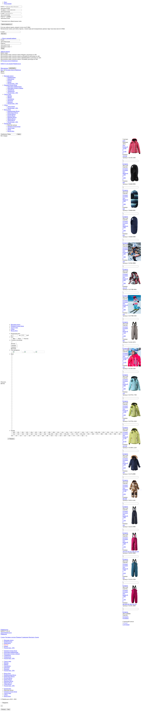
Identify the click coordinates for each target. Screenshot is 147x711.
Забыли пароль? (5, 51)
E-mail (2, 32)
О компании (24, 637)
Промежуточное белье (10, 85)
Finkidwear (4, 634)
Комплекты (10, 79)
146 (47, 435)
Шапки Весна (11, 119)
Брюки (9, 82)
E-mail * (3, 13)
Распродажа (7, 123)
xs (86, 435)
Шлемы (9, 96)
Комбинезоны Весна (13, 111)
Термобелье (10, 89)
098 (115, 434)
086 (106, 434)
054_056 (82, 434)
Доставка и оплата (10, 637)
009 (54, 432)
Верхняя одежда (8, 76)
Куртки (9, 80)
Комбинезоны (11, 77)
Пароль (3, 43)
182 (82, 435)
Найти (19, 134)
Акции (37, 637)
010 (58, 432)
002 (23, 432)
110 (16, 435)
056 (88, 434)
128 (29, 435)
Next (8, 709)
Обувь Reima (11, 106)
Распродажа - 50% (12, 83)
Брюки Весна (11, 116)
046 (45, 434)
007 (45, 432)
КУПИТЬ (125, 164)
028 (92, 432)
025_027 (77, 432)
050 (61, 434)
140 (43, 435)
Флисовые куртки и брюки (15, 88)
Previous (3, 709)
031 (112, 432)
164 (69, 435)
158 (60, 435)
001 (18, 432)
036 (23, 434)
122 (25, 435)
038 (27, 434)
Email (2, 40)
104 (12, 435)
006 (40, 432)
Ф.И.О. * (3, 6)
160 (65, 435)
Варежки (10, 102)
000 (14, 432)
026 (83, 432)
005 (36, 432)
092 (111, 434)
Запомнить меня (5, 46)
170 (74, 435)
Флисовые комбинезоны (14, 86)
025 (71, 432)
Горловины (10, 99)
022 (63, 432)
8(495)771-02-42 (5, 63)
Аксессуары (7, 94)
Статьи (3, 637)
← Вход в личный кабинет (8, 38)
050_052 (66, 434)
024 (67, 432)
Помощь (18, 637)
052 (72, 434)
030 (108, 432)
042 (36, 434)
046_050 (50, 434)
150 (52, 435)
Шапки (9, 97)
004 (32, 432)
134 (38, 435)
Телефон (3, 10)
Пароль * (3, 16)
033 (121, 432)
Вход (2, 70)
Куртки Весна (11, 114)
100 (119, 434)
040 (32, 434)
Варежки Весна (12, 117)
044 (40, 434)
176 (78, 435)
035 (18, 434)
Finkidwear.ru (4, 629)
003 (27, 432)
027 (87, 432)
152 (56, 435)
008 (49, 432)
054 (77, 434)
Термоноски (11, 91)
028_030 (97, 432)
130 (34, 435)
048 (56, 434)
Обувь (6, 105)
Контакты (32, 637)
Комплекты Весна (12, 112)
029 (103, 432)
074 (97, 434)
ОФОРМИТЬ (12, 68)
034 (14, 434)
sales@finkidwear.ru (6, 632)
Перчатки (10, 100)
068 (93, 434)
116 (21, 435)
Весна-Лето (7, 109)
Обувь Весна (11, 120)
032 (117, 432)
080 (102, 434)
